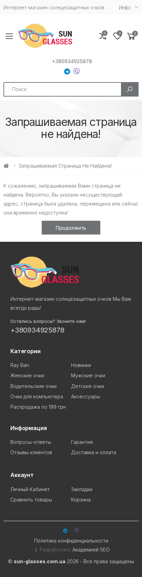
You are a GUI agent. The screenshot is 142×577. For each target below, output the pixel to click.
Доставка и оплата (93, 452)
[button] (131, 36)
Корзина (81, 500)
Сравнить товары (31, 500)
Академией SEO (91, 550)
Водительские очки (33, 386)
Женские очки (27, 375)
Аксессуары (85, 396)
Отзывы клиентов (31, 452)
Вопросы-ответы (30, 442)
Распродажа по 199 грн (38, 407)
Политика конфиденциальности (71, 541)
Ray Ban (19, 365)
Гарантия (82, 442)
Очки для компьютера (36, 396)
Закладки (81, 489)
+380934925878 (72, 61)
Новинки (81, 365)
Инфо (125, 7)
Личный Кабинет (30, 489)
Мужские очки (88, 375)
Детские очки (87, 386)
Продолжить (71, 228)
